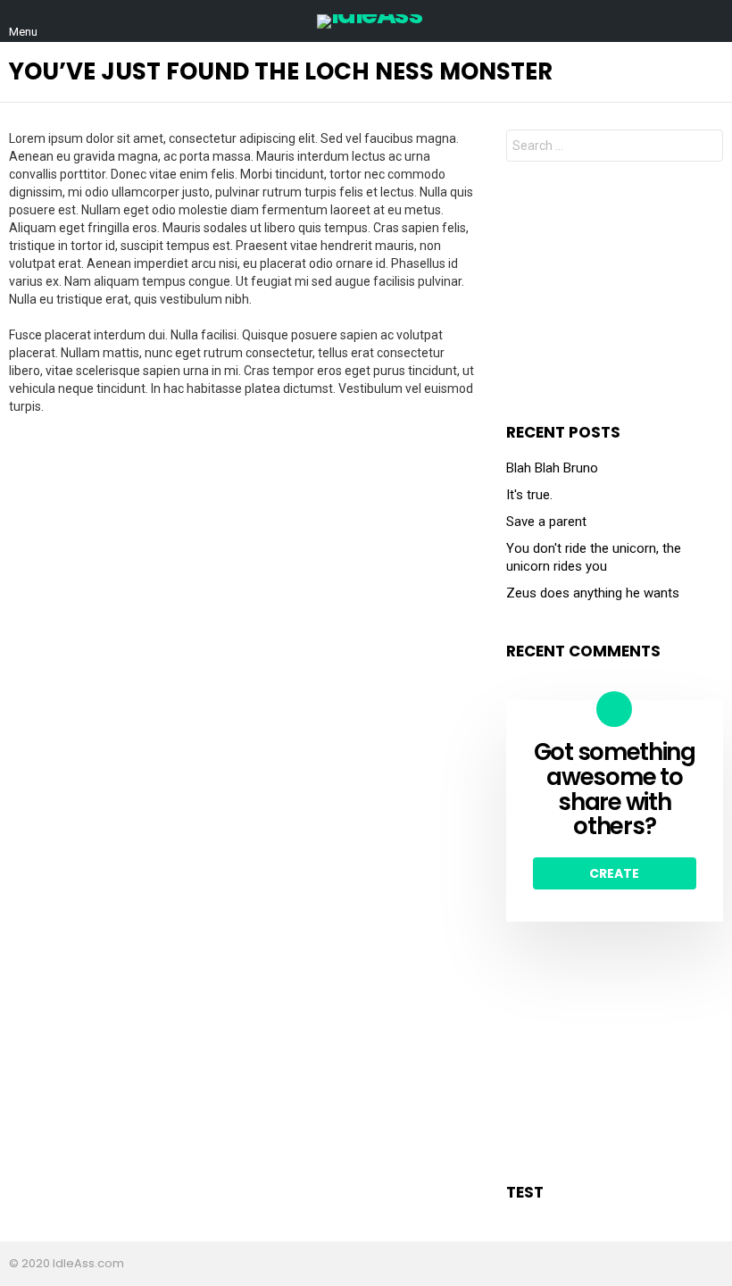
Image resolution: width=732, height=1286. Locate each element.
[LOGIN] (712, 21)
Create (614, 873)
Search (705, 147)
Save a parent (546, 522)
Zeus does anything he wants (592, 593)
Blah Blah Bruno (552, 468)
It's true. (529, 495)
